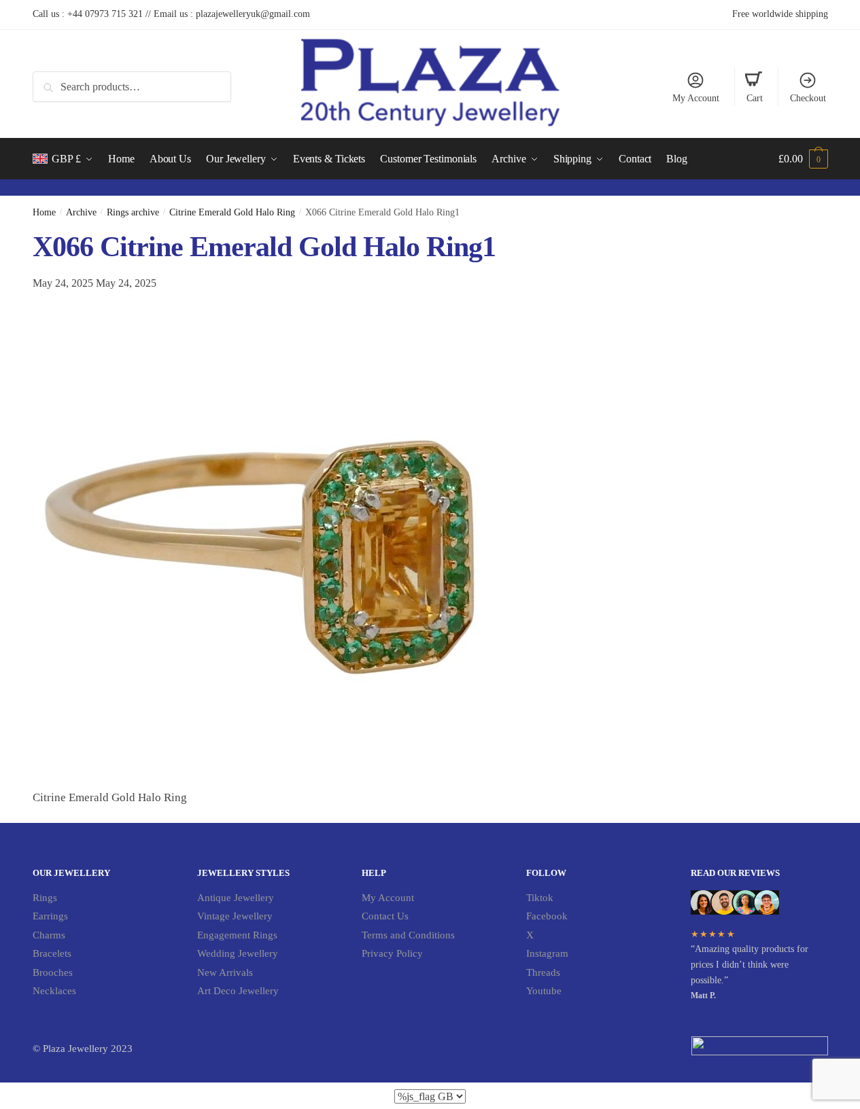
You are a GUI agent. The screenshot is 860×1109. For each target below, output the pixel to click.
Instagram (547, 953)
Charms (49, 935)
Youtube (544, 990)
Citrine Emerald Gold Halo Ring (232, 212)
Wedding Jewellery (237, 953)
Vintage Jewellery (235, 916)
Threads (543, 972)
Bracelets (52, 953)
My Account (695, 98)
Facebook (547, 916)
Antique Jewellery (235, 897)
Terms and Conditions (408, 935)
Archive (81, 212)
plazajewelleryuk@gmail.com (253, 14)
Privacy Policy (392, 953)
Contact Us (385, 916)
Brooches (53, 972)
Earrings (50, 916)
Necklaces (54, 990)
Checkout (808, 98)
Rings (45, 897)
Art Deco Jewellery (238, 990)
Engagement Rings (237, 935)
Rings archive (133, 212)
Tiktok (539, 897)
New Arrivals (225, 972)
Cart (754, 98)
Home (44, 212)
